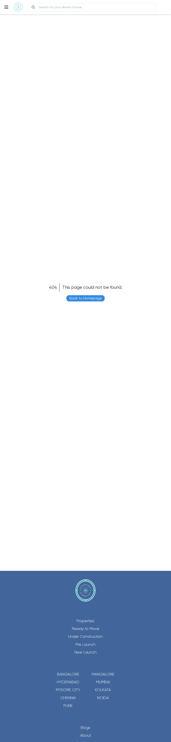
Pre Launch (86, 644)
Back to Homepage (85, 298)
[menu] (6, 7)
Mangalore (103, 674)
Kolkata (103, 690)
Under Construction (85, 636)
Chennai (68, 698)
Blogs (85, 727)
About (85, 735)
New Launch (85, 652)
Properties (85, 621)
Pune (68, 705)
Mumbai (103, 682)
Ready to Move (85, 628)
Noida (103, 698)
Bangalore (68, 674)
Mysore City (68, 690)
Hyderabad (68, 682)
